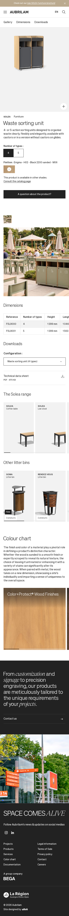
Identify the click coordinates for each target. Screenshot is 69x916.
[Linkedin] (12, 832)
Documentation (12, 865)
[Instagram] (6, 832)
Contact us (10, 719)
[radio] (9, 169)
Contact (42, 859)
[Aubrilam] (19, 12)
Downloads (41, 22)
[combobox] (35, 362)
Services (8, 854)
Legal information (47, 844)
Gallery (8, 22)
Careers (42, 865)
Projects (8, 844)
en (56, 12)
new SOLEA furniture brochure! (41, 3)
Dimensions (23, 22)
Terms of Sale (45, 849)
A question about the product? (34, 194)
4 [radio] (8, 153)
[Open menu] (5, 12)
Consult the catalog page (17, 181)
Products (9, 849)
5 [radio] (18, 153)
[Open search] (63, 12)
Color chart (10, 859)
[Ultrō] (25, 909)
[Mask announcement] (64, 3)
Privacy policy (45, 854)
